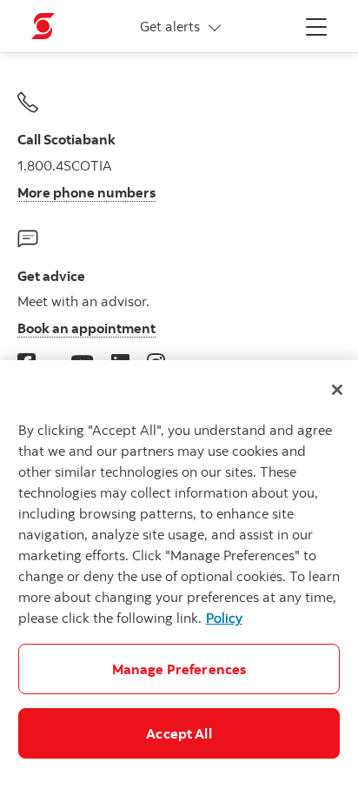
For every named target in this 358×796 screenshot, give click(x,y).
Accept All (179, 733)
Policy (224, 617)
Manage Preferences (179, 669)
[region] (179, 578)
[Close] (337, 390)
